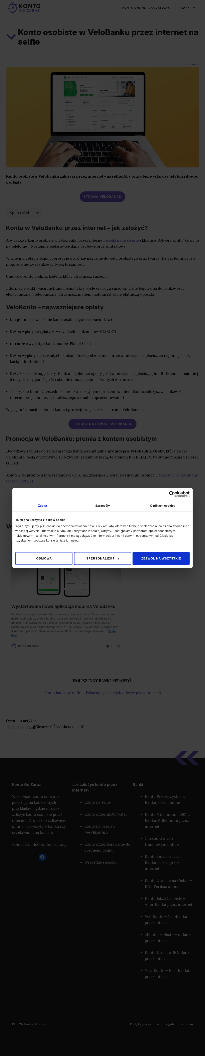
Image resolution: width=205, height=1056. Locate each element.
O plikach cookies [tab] (162, 505)
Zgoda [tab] (42, 505)
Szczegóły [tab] (102, 505)
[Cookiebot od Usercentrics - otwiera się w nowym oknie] (172, 494)
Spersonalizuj (100, 558)
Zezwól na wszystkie (161, 558)
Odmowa (44, 558)
